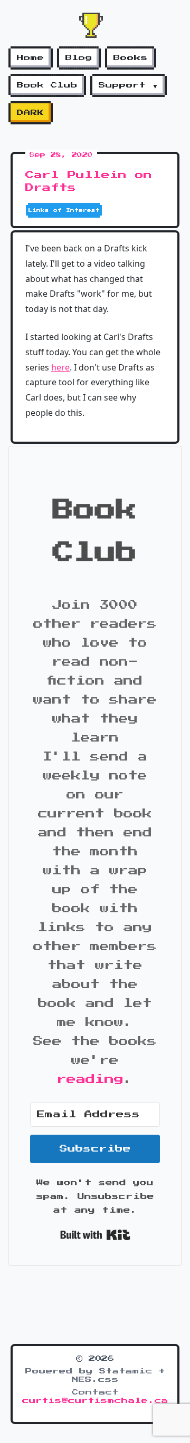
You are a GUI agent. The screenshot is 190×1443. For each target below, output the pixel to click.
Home (30, 58)
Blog (78, 58)
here (60, 367)
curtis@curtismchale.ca (95, 1401)
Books (130, 58)
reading (90, 1079)
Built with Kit (95, 1234)
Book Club (47, 85)
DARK (30, 113)
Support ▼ (128, 85)
